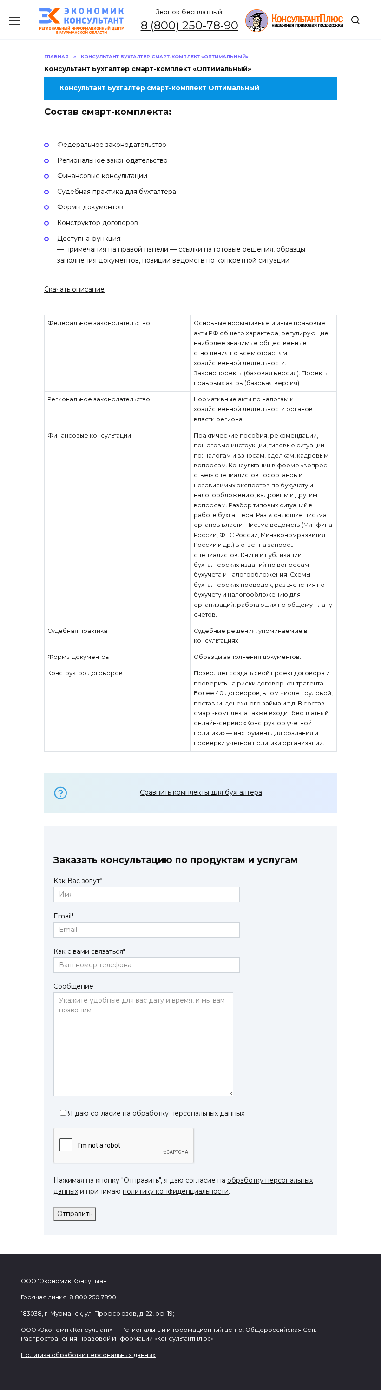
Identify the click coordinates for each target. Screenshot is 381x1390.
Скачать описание (74, 289)
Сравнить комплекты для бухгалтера (201, 792)
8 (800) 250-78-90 (189, 25)
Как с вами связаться (89, 951)
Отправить (74, 1214)
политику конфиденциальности (176, 1191)
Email (63, 916)
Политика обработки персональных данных (88, 1354)
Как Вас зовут (77, 881)
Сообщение (73, 986)
